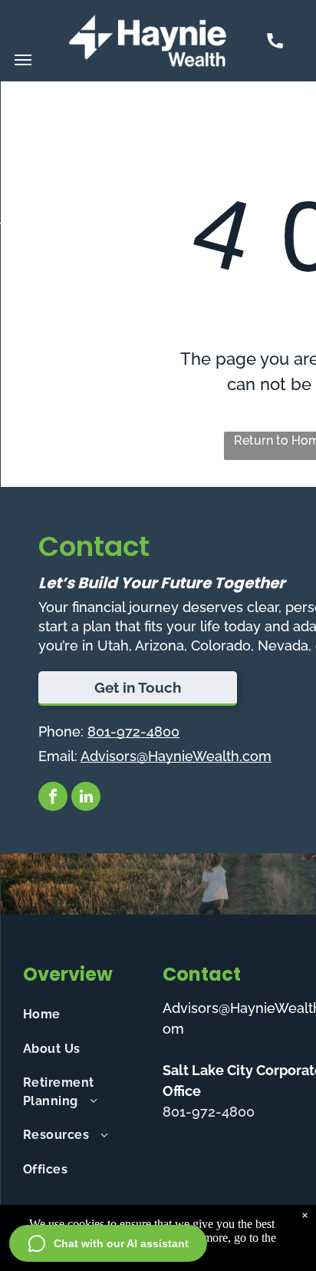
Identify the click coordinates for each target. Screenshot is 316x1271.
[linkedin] (85, 798)
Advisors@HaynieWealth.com (176, 756)
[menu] (23, 60)
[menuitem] (86, 1014)
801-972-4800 (133, 731)
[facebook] (52, 798)
